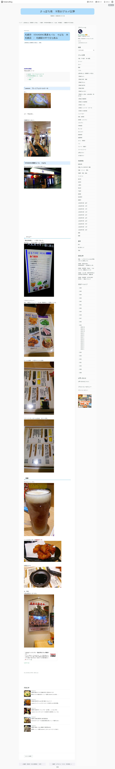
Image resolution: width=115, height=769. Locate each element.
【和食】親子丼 (81, 85)
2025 (80, 291)
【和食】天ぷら (81, 82)
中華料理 (80, 125)
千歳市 (79, 191)
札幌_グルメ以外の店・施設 (84, 167)
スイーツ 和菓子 (82, 146)
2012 (80, 359)
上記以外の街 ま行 (82, 220)
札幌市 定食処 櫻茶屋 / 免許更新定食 (39, 718)
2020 (80, 308)
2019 (80, 311)
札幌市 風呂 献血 (82, 173)
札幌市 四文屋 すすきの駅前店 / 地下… (32, 764)
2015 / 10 (83, 331)
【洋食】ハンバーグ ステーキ (85, 107)
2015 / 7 (82, 337)
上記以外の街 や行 (82, 223)
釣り (79, 244)
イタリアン (80, 122)
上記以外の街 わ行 (82, 229)
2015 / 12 (83, 327)
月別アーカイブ (82, 284)
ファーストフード (82, 149)
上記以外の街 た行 (82, 211)
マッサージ (80, 176)
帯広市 (79, 188)
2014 (80, 352)
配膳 (30, 79)
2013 (80, 355)
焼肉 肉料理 (81, 116)
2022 (80, 301)
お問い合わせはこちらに (83, 381)
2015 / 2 (82, 347)
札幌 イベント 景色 (83, 170)
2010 (80, 365)
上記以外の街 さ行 (82, 208)
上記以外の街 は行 (82, 217)
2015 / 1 (82, 349)
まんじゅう (80, 131)
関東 (79, 232)
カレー (79, 64)
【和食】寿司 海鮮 (82, 79)
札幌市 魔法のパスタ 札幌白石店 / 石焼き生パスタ (42, 692)
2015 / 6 (82, 339)
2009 (80, 369)
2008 (80, 372)
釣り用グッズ (81, 247)
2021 (80, 304)
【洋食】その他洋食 (82, 110)
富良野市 (80, 197)
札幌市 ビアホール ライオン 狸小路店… (62, 764)
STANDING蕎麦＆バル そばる (34, 75)
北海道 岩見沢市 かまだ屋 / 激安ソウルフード (41, 701)
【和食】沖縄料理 (82, 98)
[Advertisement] (47, 55)
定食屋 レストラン (82, 119)
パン (79, 143)
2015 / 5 (82, 341)
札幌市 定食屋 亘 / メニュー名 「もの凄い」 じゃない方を (44, 709)
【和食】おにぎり (82, 91)
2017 (80, 318)
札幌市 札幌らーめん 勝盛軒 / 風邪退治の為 (41, 727)
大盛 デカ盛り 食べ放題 (84, 58)
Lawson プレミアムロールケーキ (35, 74)
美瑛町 (79, 194)
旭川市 (79, 179)
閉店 (40, 42)
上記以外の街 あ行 (82, 203)
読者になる (111, 5)
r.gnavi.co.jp (26, 662)
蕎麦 (79, 67)
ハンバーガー (81, 113)
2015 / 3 (82, 345)
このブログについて (82, 42)
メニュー (31, 77)
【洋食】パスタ (81, 104)
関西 (79, 235)
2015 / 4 (82, 343)
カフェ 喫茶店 (81, 140)
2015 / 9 (82, 333)
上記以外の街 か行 (82, 206)
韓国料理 (80, 134)
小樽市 (79, 185)
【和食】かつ (81, 76)
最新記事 (80, 256)
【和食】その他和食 (82, 101)
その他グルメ (81, 155)
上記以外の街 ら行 (82, 226)
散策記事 (80, 164)
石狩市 (79, 182)
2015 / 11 (83, 329)
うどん (79, 70)
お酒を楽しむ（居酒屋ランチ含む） (31, 42)
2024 (80, 294)
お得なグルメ (81, 152)
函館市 (79, 200)
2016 (80, 321)
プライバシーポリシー (83, 390)
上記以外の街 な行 (82, 214)
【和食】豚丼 (81, 88)
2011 (80, 362)
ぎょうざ (80, 128)
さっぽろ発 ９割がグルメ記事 (57, 11)
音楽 (79, 250)
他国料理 (80, 137)
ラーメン (80, 61)
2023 (80, 298)
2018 (80, 315)
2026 (80, 287)
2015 (80, 325)
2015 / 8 (82, 335)
